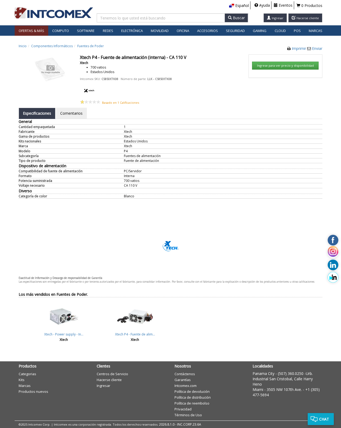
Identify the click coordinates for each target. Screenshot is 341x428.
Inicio (23, 46)
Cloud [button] (280, 30)
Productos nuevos (33, 391)
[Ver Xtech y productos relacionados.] (89, 90)
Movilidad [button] (160, 30)
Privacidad (183, 409)
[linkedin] (333, 264)
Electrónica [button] (132, 30)
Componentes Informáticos (52, 46)
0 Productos (311, 5)
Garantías (182, 379)
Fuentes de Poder (90, 46)
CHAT (324, 419)
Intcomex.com (185, 385)
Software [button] (86, 30)
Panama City (263, 373)
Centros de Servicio (112, 373)
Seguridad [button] (235, 30)
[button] (239, 5)
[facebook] (333, 240)
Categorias (27, 373)
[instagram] (333, 252)
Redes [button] (108, 30)
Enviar (317, 48)
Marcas (315, 30)
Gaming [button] (259, 30)
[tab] (37, 113)
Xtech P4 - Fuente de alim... (135, 334)
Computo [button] (60, 30)
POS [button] (297, 30)
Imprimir (299, 48)
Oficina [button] (183, 30)
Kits (22, 379)
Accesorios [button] (207, 30)
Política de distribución (192, 397)
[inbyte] (333, 277)
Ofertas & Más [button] (31, 30)
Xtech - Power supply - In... (63, 334)
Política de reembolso (191, 403)
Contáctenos (184, 373)
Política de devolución (192, 391)
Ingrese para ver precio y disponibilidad (285, 65)
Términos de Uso (188, 415)
